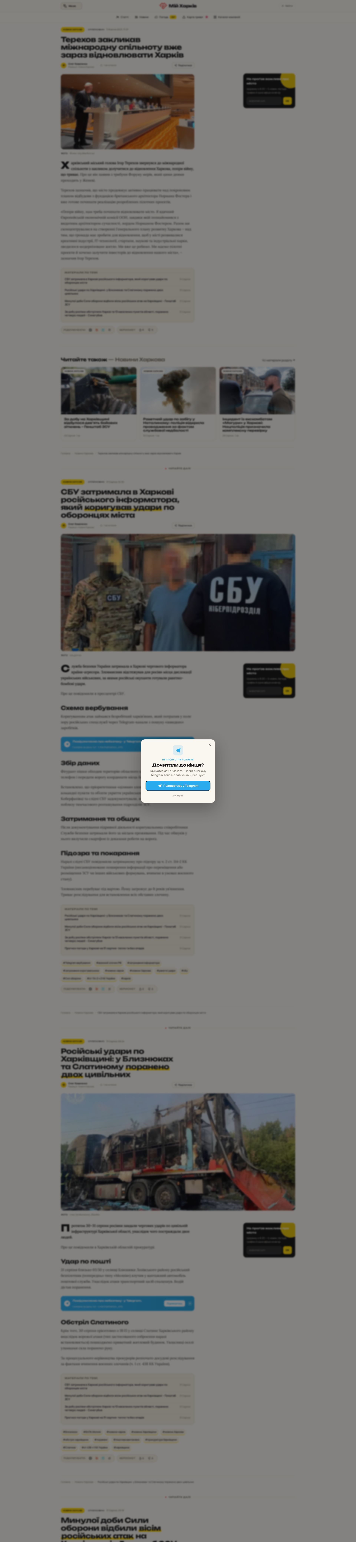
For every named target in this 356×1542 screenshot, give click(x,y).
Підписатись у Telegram (180, 786)
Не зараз (178, 795)
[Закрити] (210, 745)
